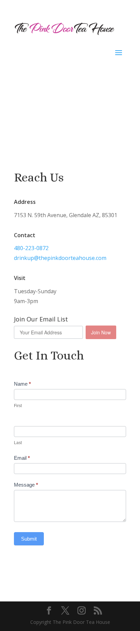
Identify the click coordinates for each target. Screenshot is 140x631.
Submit (29, 539)
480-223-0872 (31, 248)
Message (26, 485)
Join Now (101, 332)
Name (22, 384)
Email (22, 458)
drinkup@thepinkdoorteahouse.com (60, 258)
